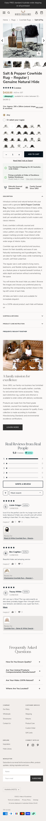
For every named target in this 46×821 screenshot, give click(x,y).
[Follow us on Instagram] (32, 745)
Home (5, 20)
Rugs (13, 20)
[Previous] (2, 40)
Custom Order (30, 728)
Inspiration (6, 744)
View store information (34, 179)
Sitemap (35, 800)
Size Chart (39, 107)
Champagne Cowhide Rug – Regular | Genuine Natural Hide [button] (18, 578)
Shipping (29, 714)
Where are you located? (17, 688)
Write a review (23, 484)
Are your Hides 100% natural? (20, 680)
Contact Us (7, 723)
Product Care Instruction (14, 324)
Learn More (13, 427)
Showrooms (7, 719)
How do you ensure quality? (18, 662)
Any (8, 115)
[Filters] (5, 492)
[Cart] (41, 12)
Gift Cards (29, 733)
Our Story (6, 709)
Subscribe (36, 778)
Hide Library (7, 749)
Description (8, 196)
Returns (28, 719)
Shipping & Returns (11, 316)
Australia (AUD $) (11, 789)
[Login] (36, 12)
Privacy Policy (26, 800)
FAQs (27, 709)
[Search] (9, 13)
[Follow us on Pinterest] (37, 745)
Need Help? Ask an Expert (23, 161)
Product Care (30, 723)
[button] (8, 87)
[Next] (43, 40)
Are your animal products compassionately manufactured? (20, 671)
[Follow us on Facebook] (28, 745)
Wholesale (6, 714)
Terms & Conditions (14, 800)
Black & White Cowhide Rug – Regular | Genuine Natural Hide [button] (18, 538)
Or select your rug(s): (16, 120)
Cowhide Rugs (25, 20)
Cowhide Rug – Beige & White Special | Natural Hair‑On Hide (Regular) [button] (19, 628)
